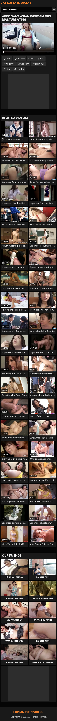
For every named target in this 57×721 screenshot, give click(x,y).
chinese (21, 58)
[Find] (54, 9)
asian (8, 58)
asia (42, 58)
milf (32, 58)
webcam (24, 63)
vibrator (20, 69)
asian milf (39, 63)
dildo (8, 69)
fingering (10, 63)
